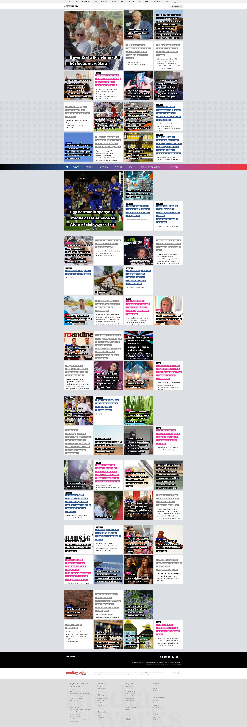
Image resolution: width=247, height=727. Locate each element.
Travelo (122, 1)
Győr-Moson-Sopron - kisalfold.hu (79, 703)
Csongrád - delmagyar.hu (77, 696)
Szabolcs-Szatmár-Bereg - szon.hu (80, 719)
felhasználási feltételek (151, 662)
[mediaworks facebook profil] (174, 673)
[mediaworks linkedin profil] (179, 673)
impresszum (170, 662)
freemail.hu (156, 700)
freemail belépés (176, 6)
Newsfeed (104, 1)
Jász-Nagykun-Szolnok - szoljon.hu (80, 709)
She (139, 1)
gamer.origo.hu (130, 693)
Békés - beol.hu (74, 691)
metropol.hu (157, 686)
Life (77, 1)
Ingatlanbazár (158, 1)
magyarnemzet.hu (103, 698)
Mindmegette (85, 1)
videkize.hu (128, 709)
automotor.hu (129, 689)
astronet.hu (128, 686)
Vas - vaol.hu (101, 683)
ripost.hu (156, 683)
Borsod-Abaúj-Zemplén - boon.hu (79, 693)
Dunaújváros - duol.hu (76, 698)
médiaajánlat (178, 662)
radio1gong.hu (157, 717)
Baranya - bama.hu (75, 689)
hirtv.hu (99, 703)
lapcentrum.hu (157, 707)
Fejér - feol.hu (73, 700)
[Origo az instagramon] (169, 657)
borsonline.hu (129, 722)
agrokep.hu (100, 717)
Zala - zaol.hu (101, 688)
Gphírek (131, 1)
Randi (147, 1)
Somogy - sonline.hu (75, 716)
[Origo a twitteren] (165, 657)
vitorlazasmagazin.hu (131, 707)
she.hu (155, 690)
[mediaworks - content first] (76, 673)
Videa (95, 1)
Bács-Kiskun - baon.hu (76, 686)
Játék (167, 1)
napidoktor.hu (129, 698)
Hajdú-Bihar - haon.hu (76, 705)
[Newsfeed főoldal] (71, 657)
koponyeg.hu (157, 703)
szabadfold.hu (101, 700)
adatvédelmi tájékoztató (138, 662)
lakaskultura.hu (130, 691)
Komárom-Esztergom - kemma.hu (79, 712)
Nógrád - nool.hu (74, 714)
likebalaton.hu (129, 696)
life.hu (155, 688)
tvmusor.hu (128, 712)
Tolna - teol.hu (73, 721)
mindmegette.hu (130, 700)
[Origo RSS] (177, 657)
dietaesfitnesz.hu (130, 705)
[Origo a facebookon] (161, 657)
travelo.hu (128, 703)
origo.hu (99, 705)
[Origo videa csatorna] (173, 657)
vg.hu (99, 715)
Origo (69, 1)
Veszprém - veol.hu (103, 686)
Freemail (113, 1)
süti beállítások (163, 662)
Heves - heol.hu (74, 707)
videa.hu (156, 705)
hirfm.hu (155, 719)
